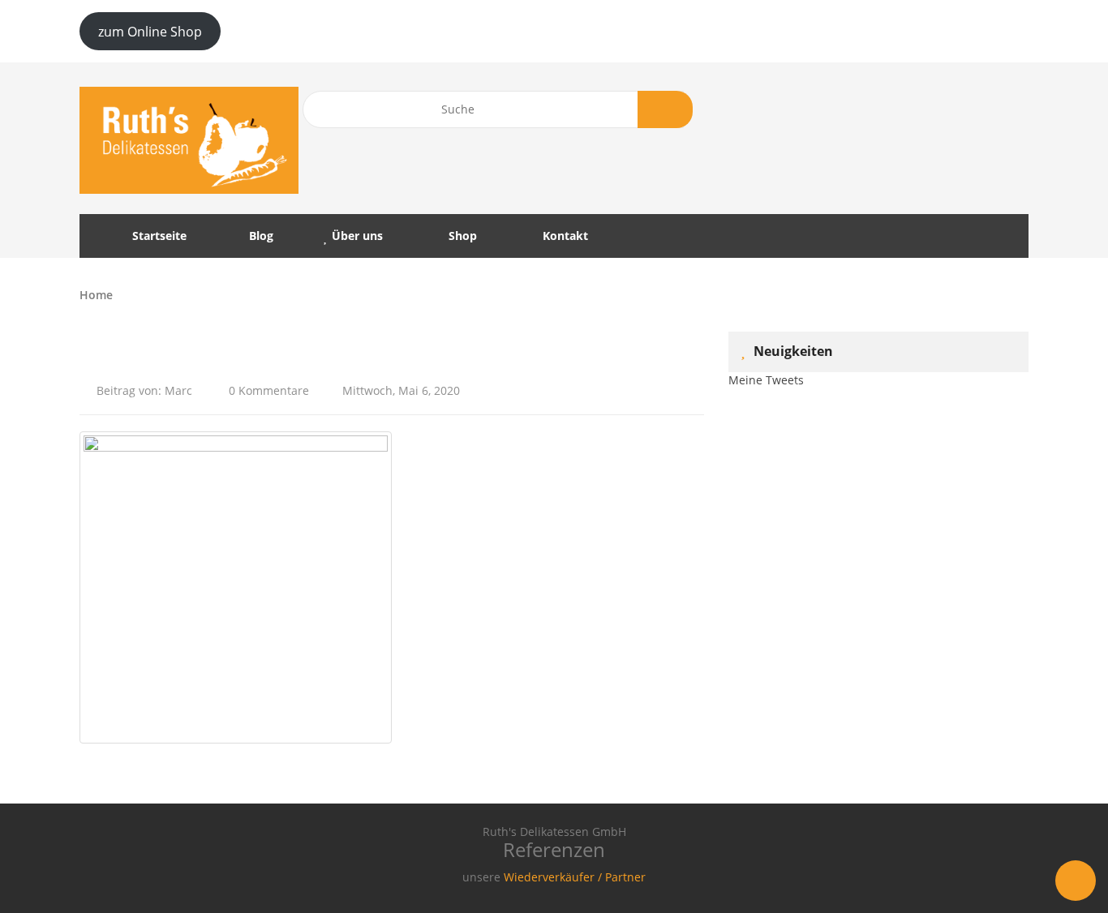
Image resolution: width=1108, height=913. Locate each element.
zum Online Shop (150, 32)
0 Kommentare (267, 390)
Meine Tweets (766, 380)
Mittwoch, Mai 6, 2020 (401, 390)
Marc (178, 390)
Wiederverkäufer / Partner (575, 877)
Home (96, 294)
